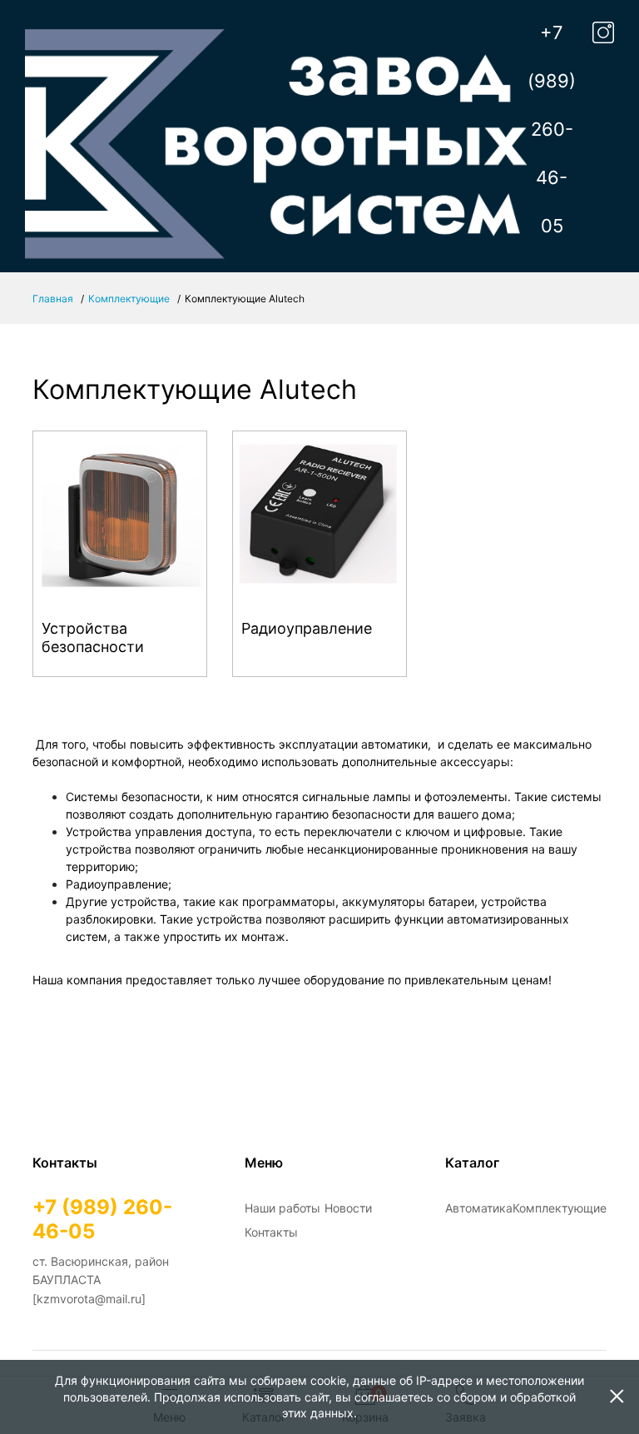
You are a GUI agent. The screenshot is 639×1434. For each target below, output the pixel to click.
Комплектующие (129, 298)
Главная (52, 298)
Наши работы (282, 1208)
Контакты (271, 1232)
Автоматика (479, 1208)
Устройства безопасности (93, 637)
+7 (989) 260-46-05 (552, 129)
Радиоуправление (306, 628)
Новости (348, 1208)
